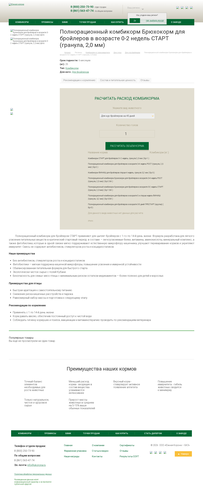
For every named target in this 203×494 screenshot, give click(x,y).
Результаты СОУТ (129, 456)
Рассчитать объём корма (127, 145)
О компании (98, 445)
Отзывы (145, 80)
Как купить (117, 22)
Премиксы (47, 22)
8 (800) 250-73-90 (82, 6)
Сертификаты (127, 445)
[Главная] (60, 53)
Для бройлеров (80, 72)
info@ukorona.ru (36, 465)
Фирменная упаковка (75, 451)
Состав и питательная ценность (118, 80)
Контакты (97, 456)
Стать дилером (153, 433)
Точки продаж (87, 22)
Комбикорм (22, 22)
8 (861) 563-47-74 (82, 10)
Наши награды (71, 456)
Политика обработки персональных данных (33, 474)
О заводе (176, 22)
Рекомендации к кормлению (79, 80)
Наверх (184, 454)
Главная (68, 445)
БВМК (65, 22)
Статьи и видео (100, 451)
